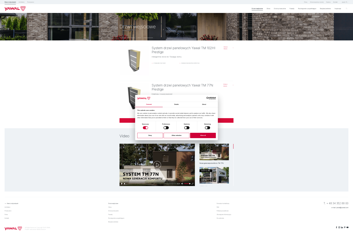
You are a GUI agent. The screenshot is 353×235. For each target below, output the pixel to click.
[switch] (166, 127)
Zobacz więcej (226, 47)
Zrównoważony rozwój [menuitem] (316, 2)
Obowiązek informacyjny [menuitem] (224, 214)
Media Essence (41, 229)
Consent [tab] (149, 104)
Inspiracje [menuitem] (338, 8)
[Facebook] (336, 227)
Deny (150, 135)
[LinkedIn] (342, 227)
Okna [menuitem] (268, 8)
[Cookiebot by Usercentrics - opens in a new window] (208, 98)
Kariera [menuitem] (328, 2)
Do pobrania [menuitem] (220, 218)
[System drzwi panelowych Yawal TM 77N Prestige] (134, 98)
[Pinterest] (345, 227)
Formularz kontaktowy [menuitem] (223, 203)
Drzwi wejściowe (148, 37)
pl (346, 2)
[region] (214, 165)
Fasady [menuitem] (291, 8)
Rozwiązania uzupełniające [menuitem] (307, 8)
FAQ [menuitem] (218, 207)
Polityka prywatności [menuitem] (223, 211)
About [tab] (204, 104)
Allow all (203, 135)
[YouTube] (347, 227)
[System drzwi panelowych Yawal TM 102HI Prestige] (134, 60)
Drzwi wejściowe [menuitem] (257, 8)
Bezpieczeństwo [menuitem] (325, 8)
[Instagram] (339, 227)
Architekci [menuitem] (21, 2)
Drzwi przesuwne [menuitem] (280, 8)
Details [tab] (176, 104)
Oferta (139, 37)
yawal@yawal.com (342, 207)
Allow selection (176, 135)
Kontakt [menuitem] (335, 2)
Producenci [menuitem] (30, 2)
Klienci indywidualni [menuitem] (10, 2)
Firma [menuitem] (305, 2)
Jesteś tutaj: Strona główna (127, 37)
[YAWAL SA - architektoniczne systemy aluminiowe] (15, 8)
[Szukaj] (346, 8)
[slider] (150, 184)
